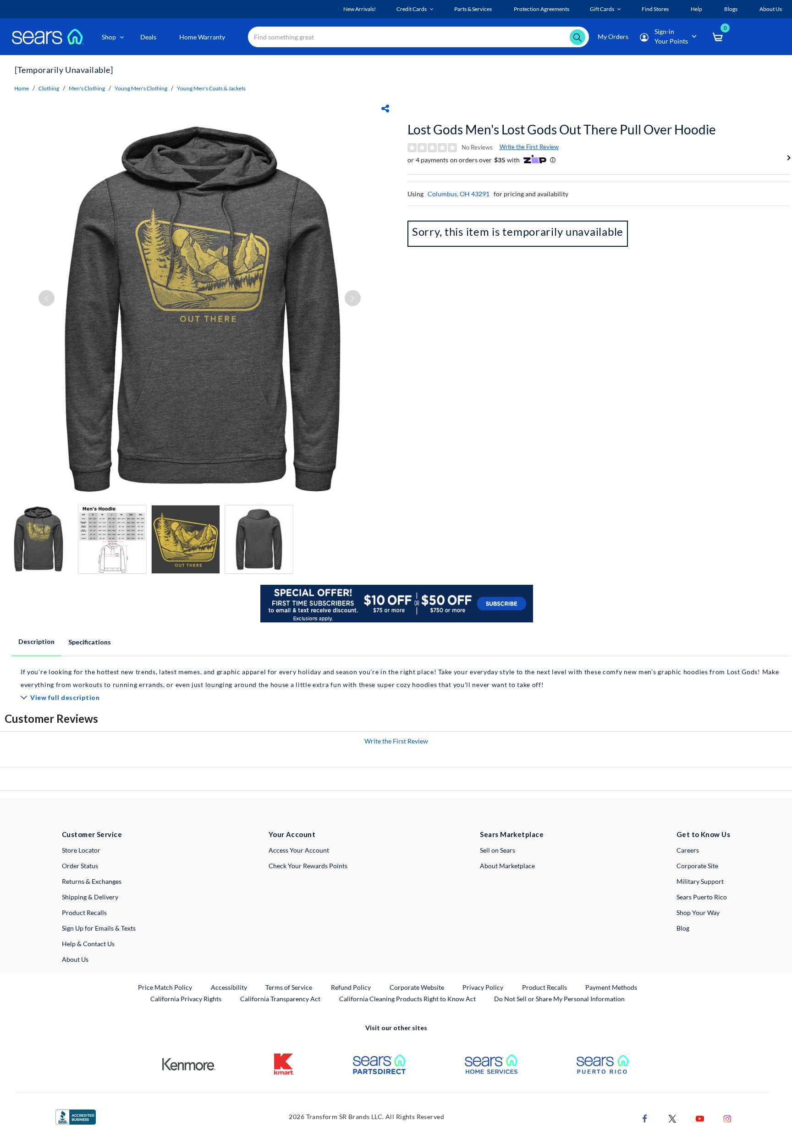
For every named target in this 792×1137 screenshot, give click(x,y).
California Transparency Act (280, 999)
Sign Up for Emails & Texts (99, 928)
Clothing (48, 88)
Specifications (89, 642)
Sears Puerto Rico (701, 897)
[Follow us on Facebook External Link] (645, 1118)
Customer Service (92, 834)
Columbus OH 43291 (459, 194)
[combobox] (418, 37)
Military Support (700, 881)
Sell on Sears (497, 850)
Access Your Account (299, 850)
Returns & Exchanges (91, 881)
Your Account (292, 834)
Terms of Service (288, 987)
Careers (687, 850)
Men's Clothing (87, 88)
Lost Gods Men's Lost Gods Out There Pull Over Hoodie (561, 129)
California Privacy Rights (185, 999)
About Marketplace (507, 866)
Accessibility (229, 987)
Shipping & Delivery (90, 897)
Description (36, 641)
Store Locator (81, 850)
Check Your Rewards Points (308, 866)
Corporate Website (417, 987)
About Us (75, 959)
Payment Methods (611, 987)
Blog (682, 928)
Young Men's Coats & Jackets (211, 88)
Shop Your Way (698, 912)
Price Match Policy (165, 987)
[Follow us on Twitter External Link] (672, 1118)
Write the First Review (529, 146)
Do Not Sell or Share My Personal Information (559, 999)
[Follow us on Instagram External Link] (727, 1118)
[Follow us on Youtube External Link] (700, 1118)
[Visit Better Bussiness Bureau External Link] (75, 1116)
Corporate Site (697, 866)
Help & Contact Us (88, 944)
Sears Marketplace (512, 834)
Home (21, 88)
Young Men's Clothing (141, 88)
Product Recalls (84, 912)
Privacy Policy (482, 987)
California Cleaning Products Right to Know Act (407, 999)
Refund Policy (351, 987)
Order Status (80, 866)
